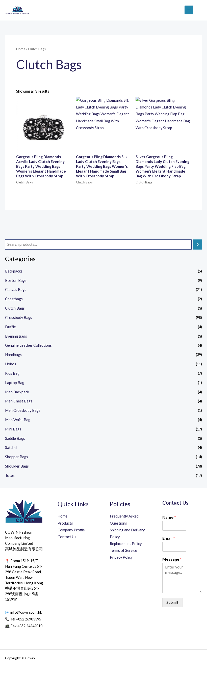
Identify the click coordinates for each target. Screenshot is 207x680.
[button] (200, 10)
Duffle (10, 327)
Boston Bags (16, 280)
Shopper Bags (16, 457)
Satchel (11, 447)
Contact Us (67, 537)
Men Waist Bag (17, 420)
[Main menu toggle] (189, 10)
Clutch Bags (15, 308)
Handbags (13, 354)
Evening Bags (16, 336)
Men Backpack (17, 392)
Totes (10, 475)
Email (168, 538)
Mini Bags (13, 429)
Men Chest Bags (18, 401)
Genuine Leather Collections (28, 345)
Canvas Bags (15, 289)
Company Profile (71, 530)
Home (20, 49)
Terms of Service (123, 550)
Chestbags (14, 299)
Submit (172, 602)
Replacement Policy (126, 543)
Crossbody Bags (18, 317)
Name (169, 517)
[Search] (197, 244)
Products (65, 523)
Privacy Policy (121, 557)
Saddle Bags (15, 438)
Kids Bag (12, 373)
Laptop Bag (14, 382)
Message (172, 559)
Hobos (10, 364)
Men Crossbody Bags (22, 410)
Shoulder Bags (17, 466)
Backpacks (13, 271)
